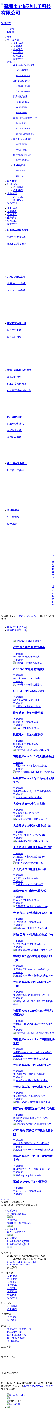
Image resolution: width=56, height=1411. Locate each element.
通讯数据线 (20, 171)
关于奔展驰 (13, 40)
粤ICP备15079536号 (33, 1386)
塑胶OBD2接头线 (23, 91)
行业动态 (18, 190)
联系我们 (12, 203)
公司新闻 (18, 187)
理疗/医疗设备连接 (23, 155)
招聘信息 (18, 199)
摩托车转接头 (21, 150)
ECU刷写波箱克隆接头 (25, 134)
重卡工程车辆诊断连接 (25, 118)
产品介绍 (32, 616)
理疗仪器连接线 (22, 160)
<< (2, 1199)
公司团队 (18, 55)
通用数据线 (19, 165)
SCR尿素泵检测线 (23, 129)
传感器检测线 (21, 113)
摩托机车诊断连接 (22, 139)
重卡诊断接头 (21, 123)
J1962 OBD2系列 (22, 81)
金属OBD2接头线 (23, 86)
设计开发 (19, 176)
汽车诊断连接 (20, 96)
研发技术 (12, 181)
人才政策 (18, 196)
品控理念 (18, 49)
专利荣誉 (18, 46)
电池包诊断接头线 (23, 70)
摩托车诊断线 (21, 144)
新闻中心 (12, 184)
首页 (9, 37)
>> (9, 1199)
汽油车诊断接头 (22, 102)
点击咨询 (15, 1404)
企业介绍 (18, 43)
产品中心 (12, 62)
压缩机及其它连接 (23, 76)
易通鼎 (49, 1386)
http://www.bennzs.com (18, 1264)
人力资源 (12, 193)
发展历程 (18, 58)
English (10, 32)
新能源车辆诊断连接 (24, 65)
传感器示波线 (21, 107)
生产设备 (18, 52)
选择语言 (6, 23)
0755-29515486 (17, 1395)
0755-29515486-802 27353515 (22, 1262)
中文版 (10, 29)
